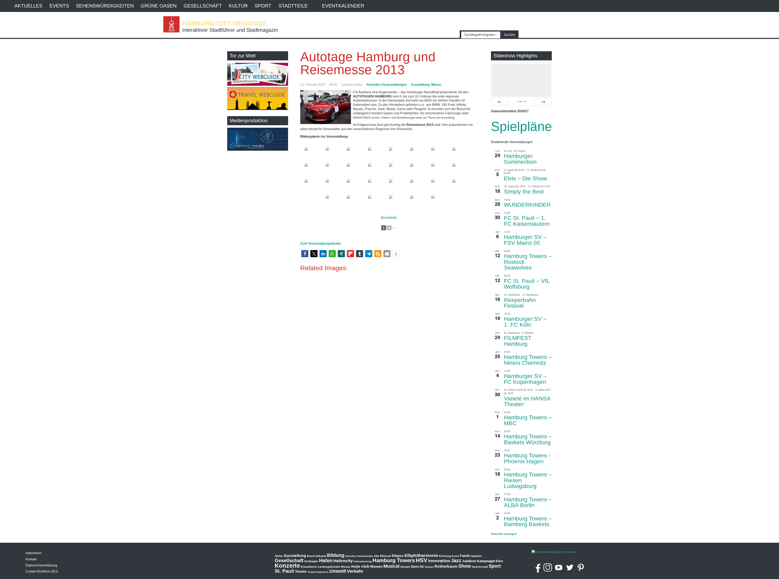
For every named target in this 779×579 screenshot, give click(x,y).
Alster (279, 556)
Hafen (325, 560)
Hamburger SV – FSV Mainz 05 (525, 240)
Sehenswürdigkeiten (105, 6)
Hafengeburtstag (363, 561)
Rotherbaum (446, 566)
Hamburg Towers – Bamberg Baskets (528, 521)
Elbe (376, 556)
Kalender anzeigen (504, 533)
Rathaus (429, 567)
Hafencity (343, 560)
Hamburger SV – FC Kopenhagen (525, 379)
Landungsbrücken (329, 566)
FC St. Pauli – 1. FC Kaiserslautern (527, 221)
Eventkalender (343, 6)
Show (464, 566)
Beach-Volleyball (316, 556)
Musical (391, 566)
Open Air (417, 566)
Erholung (445, 556)
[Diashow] (389, 217)
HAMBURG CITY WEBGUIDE (224, 23)
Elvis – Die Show (525, 178)
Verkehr (355, 571)
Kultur (238, 6)
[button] (304, 253)
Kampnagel (486, 561)
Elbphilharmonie (421, 555)
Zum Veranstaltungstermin (320, 243)
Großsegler (311, 561)
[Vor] (543, 101)
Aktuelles (28, 6)
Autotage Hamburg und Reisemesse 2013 (368, 63)
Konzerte (287, 565)
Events (59, 6)
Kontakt (31, 559)
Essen (455, 556)
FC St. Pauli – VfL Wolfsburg (527, 284)
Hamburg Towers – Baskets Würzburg (528, 439)
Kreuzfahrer (309, 566)
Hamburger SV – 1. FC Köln (525, 322)
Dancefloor (351, 556)
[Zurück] (500, 101)
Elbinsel (385, 556)
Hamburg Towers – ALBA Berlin (528, 502)
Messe (436, 84)
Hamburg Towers (393, 560)
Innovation (439, 560)
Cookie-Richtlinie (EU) (42, 571)
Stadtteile (293, 6)
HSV (421, 560)
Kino (499, 561)
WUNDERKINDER (527, 205)
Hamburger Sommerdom (520, 159)
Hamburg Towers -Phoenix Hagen (527, 458)
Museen (376, 566)
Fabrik (465, 556)
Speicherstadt (480, 566)
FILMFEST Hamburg (518, 341)
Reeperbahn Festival (520, 303)
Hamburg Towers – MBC (528, 420)
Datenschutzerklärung (41, 565)
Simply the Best (524, 191)
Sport (263, 6)
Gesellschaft (203, 6)
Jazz (456, 560)
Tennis (301, 571)
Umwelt (337, 571)
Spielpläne (521, 126)
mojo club (360, 566)
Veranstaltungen (394, 84)
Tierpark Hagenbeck (318, 572)
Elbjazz (398, 556)
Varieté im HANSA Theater (527, 401)
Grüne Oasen (158, 6)
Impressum (33, 553)
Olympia (405, 566)
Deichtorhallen (365, 556)
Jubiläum (469, 561)
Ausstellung (420, 84)
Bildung (335, 555)
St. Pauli (284, 571)
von (521, 101)
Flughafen (476, 556)
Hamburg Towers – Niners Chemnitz (528, 360)
